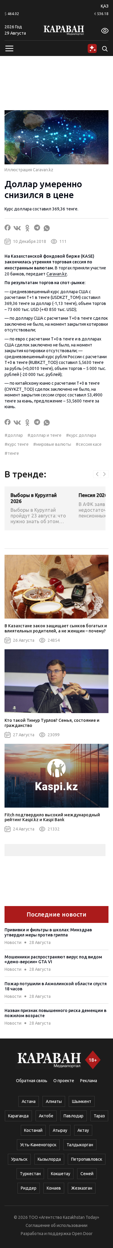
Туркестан (30, 1173)
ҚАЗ (104, 6)
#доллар (14, 435)
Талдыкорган (80, 1144)
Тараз (99, 1115)
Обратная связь (31, 1080)
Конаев (54, 1188)
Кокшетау (60, 1173)
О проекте (63, 1080)
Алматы (54, 1101)
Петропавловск (86, 1159)
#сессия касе (89, 444)
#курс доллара (81, 435)
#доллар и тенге (44, 435)
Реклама (88, 1080)
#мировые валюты (52, 444)
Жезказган (81, 1188)
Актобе (46, 1115)
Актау (83, 1130)
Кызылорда (49, 1159)
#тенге (12, 453)
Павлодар (73, 1115)
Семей (86, 1173)
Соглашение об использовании (56, 1225)
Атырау (60, 1130)
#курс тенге (17, 444)
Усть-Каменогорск (38, 1144)
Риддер (28, 1188)
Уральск (19, 1159)
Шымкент (81, 1101)
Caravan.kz (56, 274)
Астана (29, 1101)
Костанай (33, 1130)
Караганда (18, 1115)
